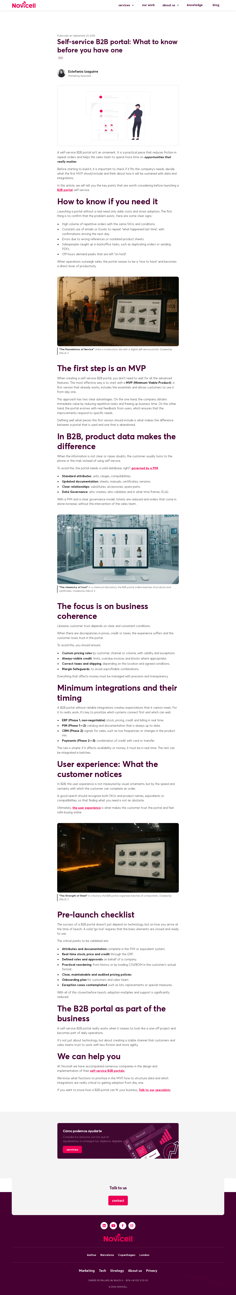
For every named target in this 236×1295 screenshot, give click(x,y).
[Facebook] (122, 1225)
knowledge (195, 5)
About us (168, 5)
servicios (72, 1149)
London (144, 1255)
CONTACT (118, 1200)
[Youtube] (113, 1225)
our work (148, 5)
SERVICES (124, 5)
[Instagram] (132, 1225)
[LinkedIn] (104, 1225)
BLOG (216, 5)
